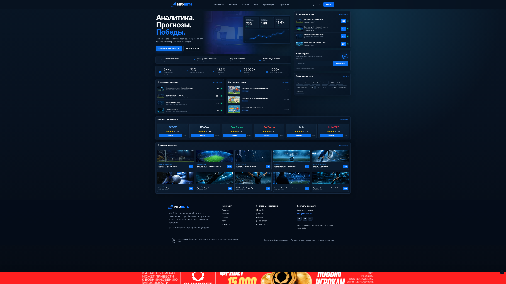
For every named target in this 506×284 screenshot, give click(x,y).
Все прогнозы (217, 82)
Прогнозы (219, 4)
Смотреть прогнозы (169, 48)
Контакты (226, 224)
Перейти (170, 135)
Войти (328, 4)
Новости (233, 4)
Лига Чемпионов (302, 87)
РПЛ (324, 87)
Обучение (300, 91)
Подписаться (340, 63)
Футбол (299, 82)
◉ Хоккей (260, 214)
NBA (312, 87)
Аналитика (342, 87)
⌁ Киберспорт (262, 224)
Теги (256, 4)
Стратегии (284, 4)
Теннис (307, 82)
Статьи (245, 4)
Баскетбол (316, 82)
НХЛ (318, 87)
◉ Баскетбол (261, 221)
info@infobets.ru (304, 214)
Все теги (346, 76)
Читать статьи (192, 48)
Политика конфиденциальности (276, 240)
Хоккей (325, 82)
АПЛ (332, 82)
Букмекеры (268, 4)
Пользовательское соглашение (303, 240)
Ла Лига (339, 82)
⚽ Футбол (260, 210)
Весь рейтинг (344, 119)
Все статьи (285, 82)
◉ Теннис (260, 217)
